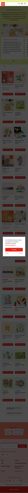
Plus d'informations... (10, 245)
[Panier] (22, 3)
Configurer (20, 253)
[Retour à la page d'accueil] (3, 4)
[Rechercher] (19, 3)
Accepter (14, 249)
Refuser (7, 253)
